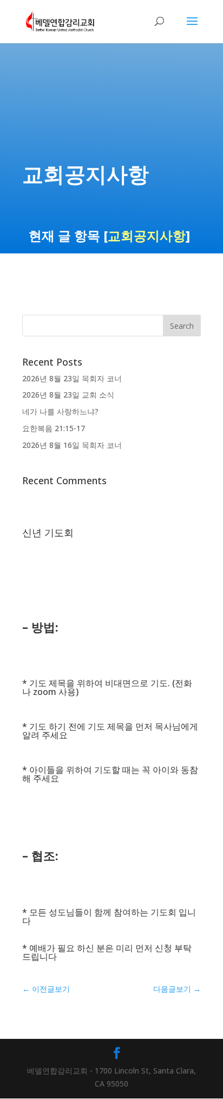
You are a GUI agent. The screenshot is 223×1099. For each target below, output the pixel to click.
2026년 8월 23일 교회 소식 (68, 394)
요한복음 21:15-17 (53, 428)
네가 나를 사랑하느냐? (60, 411)
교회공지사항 (147, 235)
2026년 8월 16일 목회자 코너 (72, 445)
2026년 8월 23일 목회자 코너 (72, 378)
